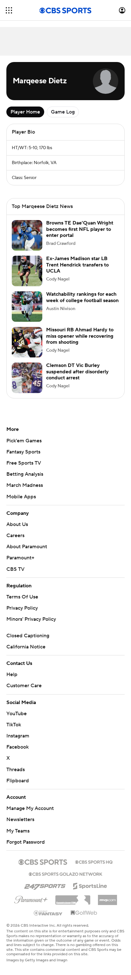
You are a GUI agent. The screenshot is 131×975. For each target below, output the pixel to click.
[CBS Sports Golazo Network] (65, 873)
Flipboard (17, 781)
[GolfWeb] (84, 913)
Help (11, 674)
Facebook (17, 747)
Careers (15, 535)
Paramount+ (20, 558)
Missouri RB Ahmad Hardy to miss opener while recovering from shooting (80, 336)
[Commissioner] (72, 898)
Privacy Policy (22, 608)
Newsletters (20, 819)
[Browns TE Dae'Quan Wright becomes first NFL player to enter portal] (27, 235)
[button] (9, 10)
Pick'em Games (24, 441)
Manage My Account (30, 808)
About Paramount (26, 546)
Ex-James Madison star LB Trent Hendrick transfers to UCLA (77, 264)
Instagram (17, 736)
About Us (17, 524)
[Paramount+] (31, 898)
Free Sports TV (23, 463)
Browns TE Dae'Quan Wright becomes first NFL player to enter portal (79, 229)
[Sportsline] (90, 885)
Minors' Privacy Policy (31, 619)
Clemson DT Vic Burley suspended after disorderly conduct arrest (77, 371)
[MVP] (107, 897)
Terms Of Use (22, 597)
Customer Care (24, 685)
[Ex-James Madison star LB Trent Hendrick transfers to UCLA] (27, 271)
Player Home (25, 112)
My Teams (18, 831)
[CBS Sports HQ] (94, 861)
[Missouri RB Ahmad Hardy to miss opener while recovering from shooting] (27, 342)
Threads (15, 769)
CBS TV (15, 569)
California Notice (25, 647)
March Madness (24, 485)
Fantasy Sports (23, 452)
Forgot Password (25, 842)
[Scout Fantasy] (48, 912)
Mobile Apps (21, 497)
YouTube (16, 713)
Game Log (63, 112)
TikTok (13, 725)
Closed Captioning (27, 636)
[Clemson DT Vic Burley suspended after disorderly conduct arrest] (27, 378)
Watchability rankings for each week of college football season (82, 297)
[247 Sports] (45, 885)
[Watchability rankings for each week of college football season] (27, 306)
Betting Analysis (24, 474)
